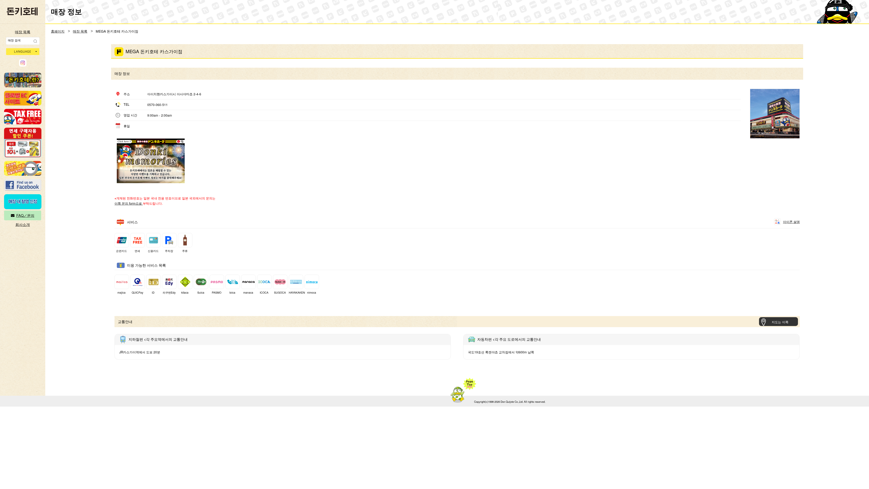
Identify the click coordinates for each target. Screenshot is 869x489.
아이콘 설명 (791, 221)
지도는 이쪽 (780, 322)
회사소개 (22, 224)
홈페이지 (57, 31)
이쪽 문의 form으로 (129, 203)
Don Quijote (22, 11)
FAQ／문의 (25, 215)
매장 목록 (22, 31)
